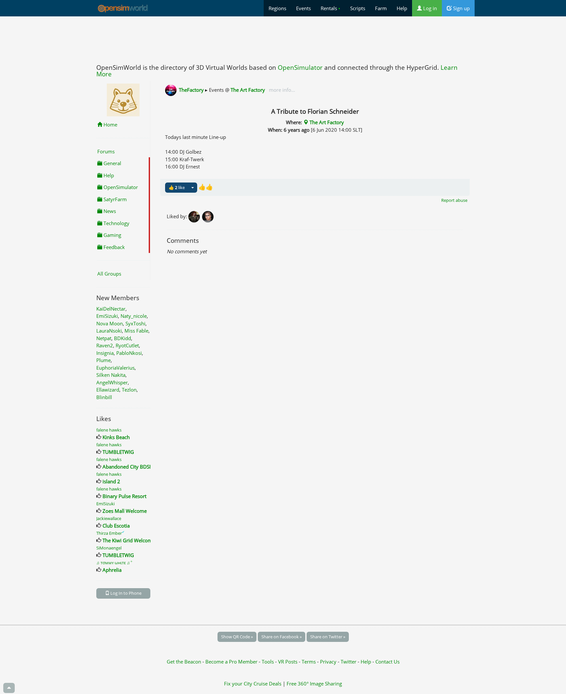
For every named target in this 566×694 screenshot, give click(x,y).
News (109, 211)
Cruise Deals (267, 683)
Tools (268, 661)
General (111, 163)
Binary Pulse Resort (124, 496)
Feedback (113, 247)
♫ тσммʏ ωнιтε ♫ (114, 563)
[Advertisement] (283, 38)
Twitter (348, 661)
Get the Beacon (184, 661)
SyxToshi (135, 323)
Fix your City (238, 683)
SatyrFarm (114, 199)
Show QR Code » (237, 637)
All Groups (109, 273)
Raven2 (104, 345)
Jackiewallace (108, 518)
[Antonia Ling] (208, 216)
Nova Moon (109, 323)
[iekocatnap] (195, 216)
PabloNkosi (129, 353)
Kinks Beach (116, 437)
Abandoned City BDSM (128, 466)
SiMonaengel (109, 548)
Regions (277, 8)
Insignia (105, 353)
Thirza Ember (110, 533)
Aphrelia (112, 570)
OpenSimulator (300, 67)
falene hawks (109, 430)
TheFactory (191, 90)
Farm (381, 8)
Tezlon (129, 389)
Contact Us (387, 661)
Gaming (111, 235)
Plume (103, 360)
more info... (281, 90)
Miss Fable (136, 330)
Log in (429, 8)
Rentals (330, 8)
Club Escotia (116, 525)
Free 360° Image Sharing (314, 683)
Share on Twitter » (327, 637)
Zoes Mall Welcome (125, 511)
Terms (309, 661)
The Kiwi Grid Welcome (129, 540)
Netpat (103, 338)
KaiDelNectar (110, 308)
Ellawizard (107, 389)
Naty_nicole (134, 316)
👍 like (177, 187)
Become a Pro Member (232, 661)
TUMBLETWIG (118, 452)
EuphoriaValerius (115, 367)
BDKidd (122, 338)
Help (402, 8)
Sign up (461, 8)
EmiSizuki (107, 316)
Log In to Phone (125, 593)
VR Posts (288, 661)
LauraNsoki (109, 330)
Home (109, 124)
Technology (115, 223)
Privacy (328, 661)
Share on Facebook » (281, 637)
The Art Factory (248, 90)
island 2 (111, 481)
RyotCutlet (127, 345)
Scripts (357, 8)
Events (303, 8)
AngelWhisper (112, 382)
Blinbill (104, 397)
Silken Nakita (110, 375)
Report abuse (454, 200)
